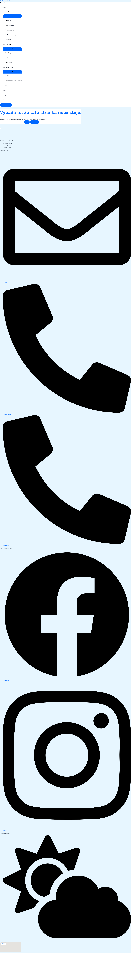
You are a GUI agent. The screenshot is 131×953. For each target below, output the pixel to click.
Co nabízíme (10, 30)
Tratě (8, 57)
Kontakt (5, 100)
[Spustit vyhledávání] (27, 122)
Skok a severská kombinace (14, 80)
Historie (9, 20)
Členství (9, 39)
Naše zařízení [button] (6, 44)
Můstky (9, 53)
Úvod (4, 7)
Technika (9, 62)
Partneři (5, 95)
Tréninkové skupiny (12, 35)
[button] (8, 12)
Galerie (4, 90)
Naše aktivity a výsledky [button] (9, 67)
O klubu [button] (5, 12)
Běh (8, 76)
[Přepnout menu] (12, 16)
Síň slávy (5, 85)
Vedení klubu (10, 25)
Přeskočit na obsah (5, 1)
